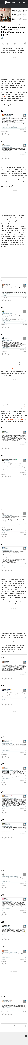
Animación (17, 6)
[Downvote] (7, 43)
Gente (13, 24)
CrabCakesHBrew (5, 131)
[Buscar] (16, 2)
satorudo (3, 567)
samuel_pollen (4, 297)
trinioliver (3, 446)
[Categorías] (2, 2)
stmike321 (3, 810)
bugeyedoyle (4, 534)
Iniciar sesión (22, 2)
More (23, 6)
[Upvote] (3, 43)
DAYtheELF (3, 701)
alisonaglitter (4, 937)
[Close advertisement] (26, 1036)
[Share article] (24, 115)
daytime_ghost (4, 156)
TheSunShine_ (4, 351)
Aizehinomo (4, 474)
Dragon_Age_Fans (5, 1011)
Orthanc (3, 885)
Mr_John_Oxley (4, 324)
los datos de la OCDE (18, 369)
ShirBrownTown (4, 835)
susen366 (3, 676)
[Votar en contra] (5, 134)
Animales (10, 6)
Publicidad (3, 6)
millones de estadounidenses (15, 419)
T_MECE (3, 912)
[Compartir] (24, 43)
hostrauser (3, 961)
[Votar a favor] (2, 134)
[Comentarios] (14, 43)
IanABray (3, 782)
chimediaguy (4, 754)
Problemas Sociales (6, 24)
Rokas (6, 37)
